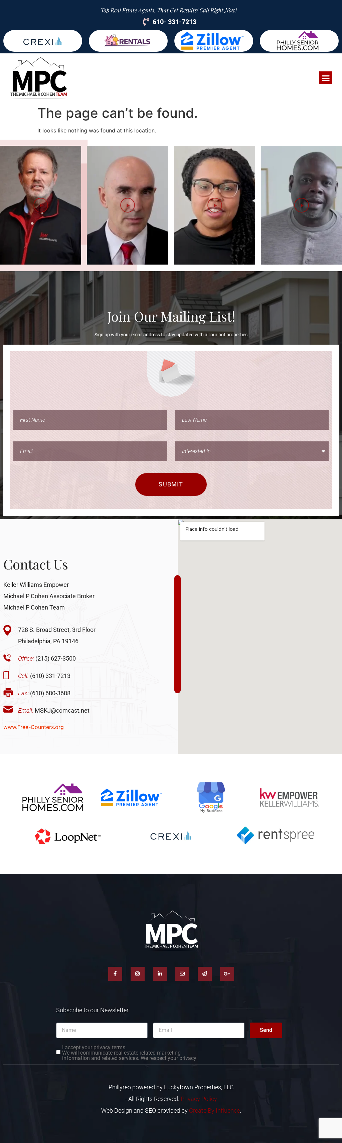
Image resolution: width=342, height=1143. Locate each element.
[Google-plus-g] (227, 974)
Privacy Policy (199, 1098)
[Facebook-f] (115, 974)
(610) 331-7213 (44, 675)
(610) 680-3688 (44, 693)
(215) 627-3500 (47, 658)
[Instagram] (138, 974)
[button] (325, 77)
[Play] (40, 205)
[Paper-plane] (205, 974)
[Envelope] (182, 974)
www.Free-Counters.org (33, 727)
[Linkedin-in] (160, 974)
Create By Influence (214, 1110)
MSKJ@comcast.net (54, 710)
